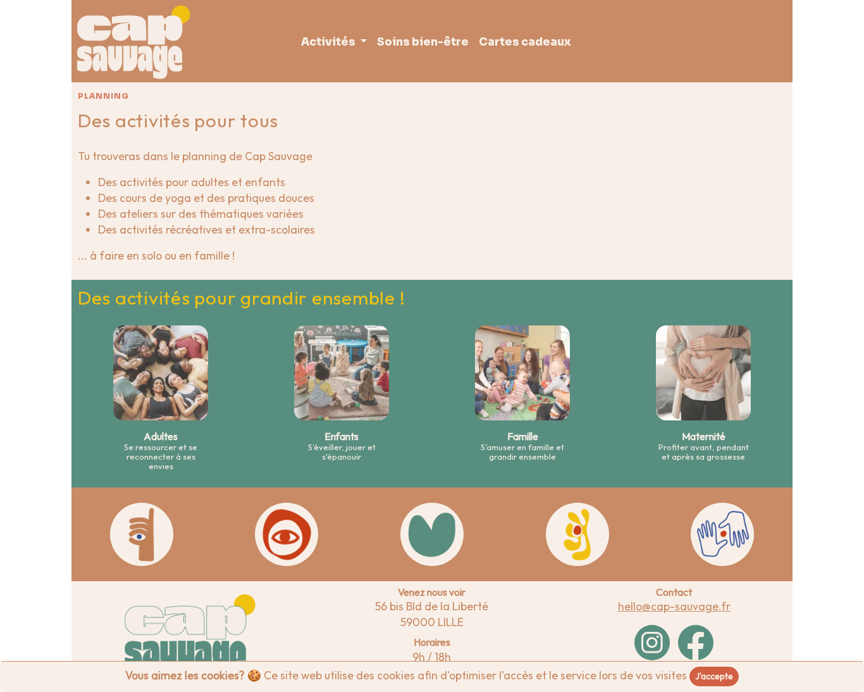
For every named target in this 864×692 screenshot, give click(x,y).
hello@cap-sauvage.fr (674, 606)
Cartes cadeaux (525, 42)
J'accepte (714, 676)
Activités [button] (329, 42)
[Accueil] (133, 42)
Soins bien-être (423, 42)
